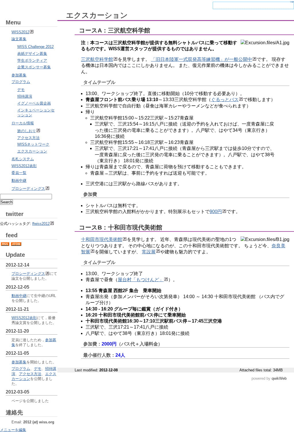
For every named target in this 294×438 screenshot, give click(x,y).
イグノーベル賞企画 (34, 103)
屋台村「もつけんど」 (141, 279)
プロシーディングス (28, 188)
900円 (216, 211)
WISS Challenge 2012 (35, 47)
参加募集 (18, 75)
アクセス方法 (28, 138)
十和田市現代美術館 (101, 239)
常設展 (149, 251)
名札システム (22, 159)
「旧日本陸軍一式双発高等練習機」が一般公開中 (201, 59)
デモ (21, 90)
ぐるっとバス (225, 99)
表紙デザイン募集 (32, 53)
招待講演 (24, 96)
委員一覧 (18, 173)
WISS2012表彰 (24, 166)
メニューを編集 (13, 430)
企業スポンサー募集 (34, 67)
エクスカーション (32, 151)
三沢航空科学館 (97, 59)
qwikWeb (279, 378)
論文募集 (18, 39)
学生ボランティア (32, 60)
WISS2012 (20, 32)
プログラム (20, 82)
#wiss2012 (41, 223)
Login (292, 2)
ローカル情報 (22, 123)
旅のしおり (26, 131)
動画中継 (18, 180)
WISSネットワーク (33, 144)
